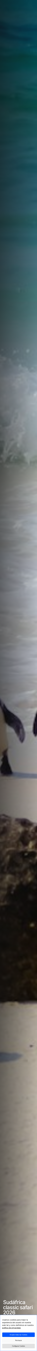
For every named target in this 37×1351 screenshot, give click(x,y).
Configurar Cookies (18, 1346)
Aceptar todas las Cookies (18, 1335)
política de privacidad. (11, 1328)
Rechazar (18, 1340)
